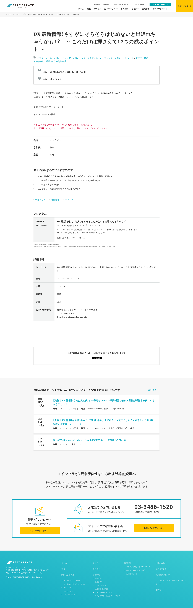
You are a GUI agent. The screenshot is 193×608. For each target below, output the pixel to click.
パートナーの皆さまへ (120, 4)
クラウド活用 (142, 57)
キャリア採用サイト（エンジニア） (138, 566)
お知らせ (97, 4)
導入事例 (96, 568)
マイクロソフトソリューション (75, 584)
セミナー (96, 563)
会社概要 (98, 578)
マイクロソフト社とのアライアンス (107, 596)
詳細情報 (55, 199)
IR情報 (158, 589)
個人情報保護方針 (163, 574)
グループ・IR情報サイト (160, 4)
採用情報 (106, 4)
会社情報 (96, 574)
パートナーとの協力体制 (103, 592)
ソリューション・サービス (72, 580)
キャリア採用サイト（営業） (135, 570)
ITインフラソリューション (109, 57)
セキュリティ (68, 591)
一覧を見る (151, 389)
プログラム (40, 199)
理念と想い (99, 582)
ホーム (8, 14)
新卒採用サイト (131, 574)
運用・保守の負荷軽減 (56, 61)
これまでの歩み (100, 585)
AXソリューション (70, 594)
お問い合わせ (161, 563)
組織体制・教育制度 (101, 589)
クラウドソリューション (49, 57)
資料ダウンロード (163, 568)
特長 (63, 568)
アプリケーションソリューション (78, 57)
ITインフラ (67, 587)
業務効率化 (39, 61)
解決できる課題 (67, 574)
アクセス (69, 199)
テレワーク (128, 57)
